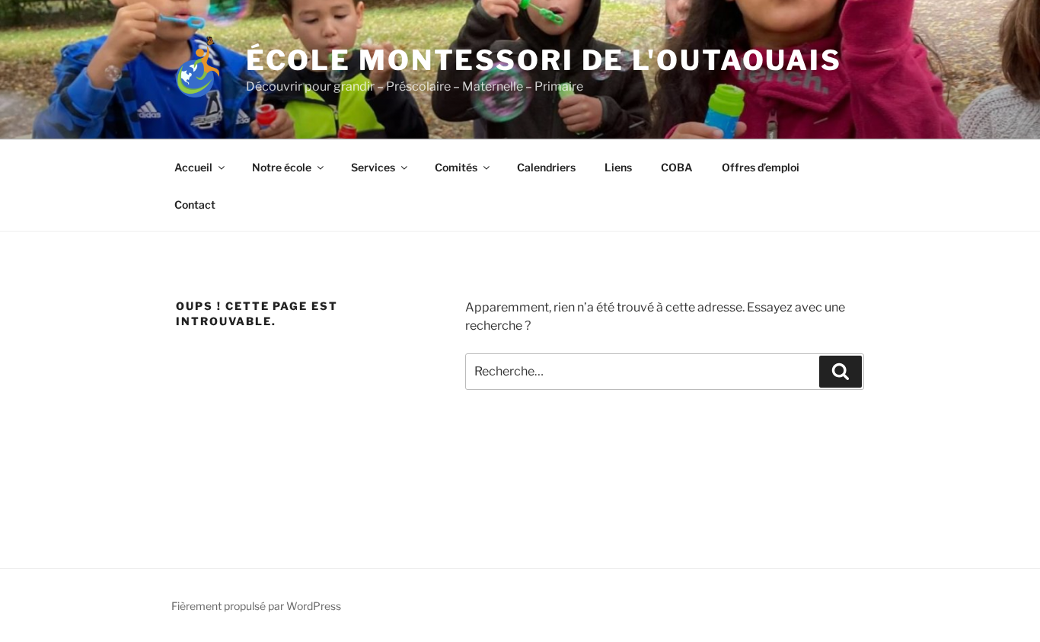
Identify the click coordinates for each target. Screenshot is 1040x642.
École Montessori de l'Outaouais (544, 60)
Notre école (281, 167)
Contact (194, 204)
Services (373, 167)
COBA (677, 167)
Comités (456, 167)
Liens (618, 167)
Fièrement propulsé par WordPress (256, 605)
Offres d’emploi (760, 167)
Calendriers (546, 167)
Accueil (193, 167)
